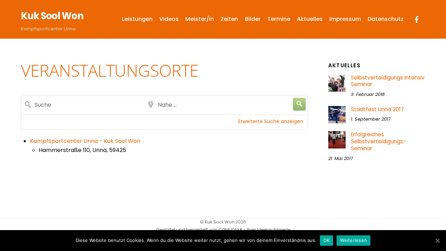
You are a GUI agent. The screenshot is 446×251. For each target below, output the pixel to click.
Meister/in (199, 19)
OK (326, 240)
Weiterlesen (353, 240)
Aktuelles (310, 19)
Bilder (253, 19)
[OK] (437, 240)
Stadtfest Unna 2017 (377, 109)
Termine (278, 19)
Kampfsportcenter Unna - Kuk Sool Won (85, 141)
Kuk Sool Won (219, 222)
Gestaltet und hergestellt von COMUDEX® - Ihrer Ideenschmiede (223, 230)
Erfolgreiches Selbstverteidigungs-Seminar (378, 141)
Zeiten (229, 19)
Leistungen (137, 19)
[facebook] (417, 19)
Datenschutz (385, 19)
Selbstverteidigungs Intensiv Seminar (388, 81)
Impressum (345, 19)
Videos (169, 19)
